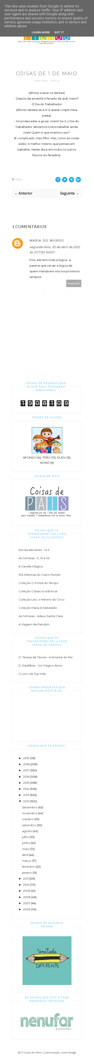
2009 (26, 890)
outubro (28, 819)
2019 (26, 758)
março (26, 860)
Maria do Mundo (47, 240)
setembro (29, 825)
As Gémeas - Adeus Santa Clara (41, 616)
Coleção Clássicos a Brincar (38, 591)
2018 (26, 764)
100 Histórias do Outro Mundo (40, 574)
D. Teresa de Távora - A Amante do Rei (46, 657)
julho (25, 837)
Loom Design (68, 1052)
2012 (26, 801)
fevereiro (28, 866)
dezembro (29, 807)
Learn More (41, 32)
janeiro (27, 872)
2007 (26, 903)
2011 (25, 878)
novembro (29, 813)
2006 (26, 909)
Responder (74, 283)
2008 (27, 897)
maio (25, 849)
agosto (27, 831)
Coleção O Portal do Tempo (39, 583)
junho (26, 843)
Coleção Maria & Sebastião (38, 607)
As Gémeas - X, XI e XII (34, 558)
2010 (26, 884)
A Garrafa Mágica (31, 566)
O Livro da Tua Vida (32, 673)
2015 (26, 782)
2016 (26, 776)
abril (25, 855)
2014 (26, 789)
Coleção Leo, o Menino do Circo (41, 599)
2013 (26, 795)
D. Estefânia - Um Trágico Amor (40, 665)
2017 (26, 770)
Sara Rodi (41, 80)
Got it (59, 32)
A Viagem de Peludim (34, 624)
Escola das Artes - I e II (34, 550)
